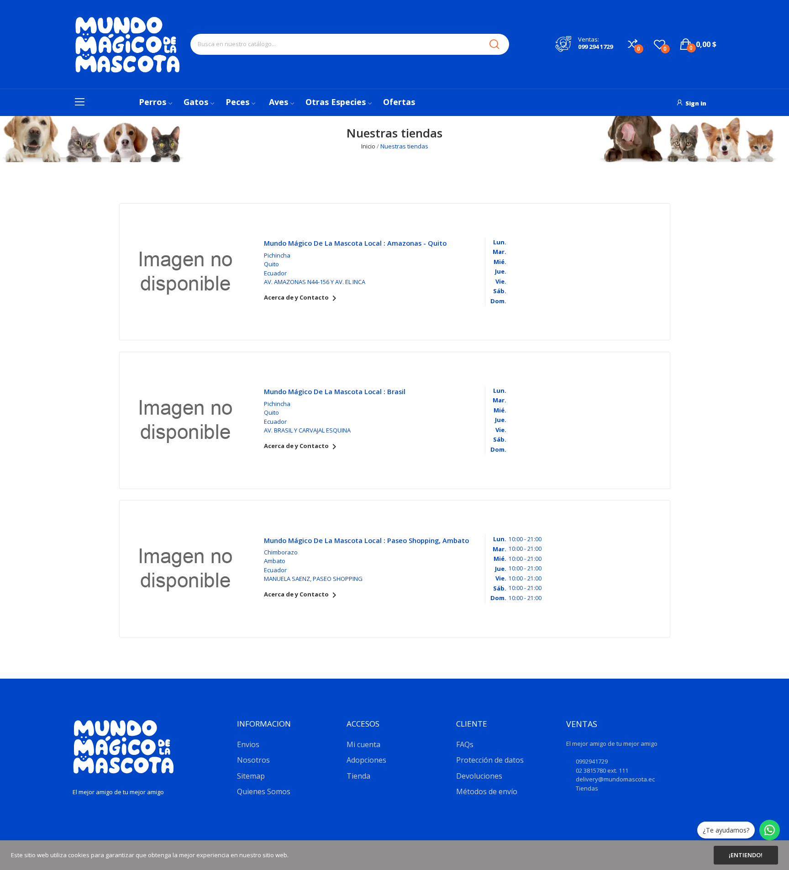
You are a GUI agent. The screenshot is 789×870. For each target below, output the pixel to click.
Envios (248, 744)
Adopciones (366, 760)
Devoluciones (479, 776)
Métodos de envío (486, 791)
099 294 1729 (595, 46)
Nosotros (253, 760)
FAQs (464, 744)
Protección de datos (490, 760)
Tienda (358, 776)
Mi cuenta (363, 744)
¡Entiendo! (746, 855)
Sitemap (251, 776)
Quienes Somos (263, 791)
